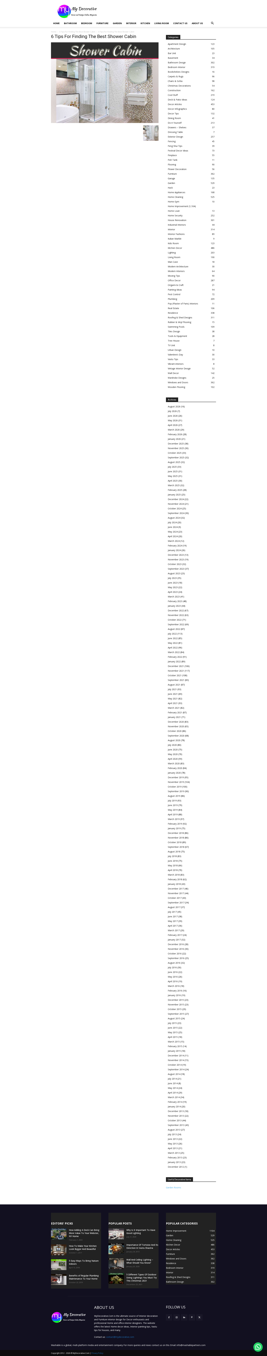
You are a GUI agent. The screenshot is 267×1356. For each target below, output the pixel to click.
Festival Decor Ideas (178, 150)
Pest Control (174, 294)
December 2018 (176, 833)
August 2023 (174, 573)
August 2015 (174, 1018)
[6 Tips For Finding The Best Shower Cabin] (105, 122)
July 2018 (172, 856)
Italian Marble (174, 238)
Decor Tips (173, 113)
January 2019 (174, 828)
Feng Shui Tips (175, 145)
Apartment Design (177, 43)
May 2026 (173, 420)
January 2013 (174, 1162)
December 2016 (176, 944)
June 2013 (173, 1138)
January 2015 (174, 1050)
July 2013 (172, 1134)
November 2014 (176, 1060)
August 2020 (174, 740)
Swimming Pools (176, 326)
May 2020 (173, 754)
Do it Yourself (175, 122)
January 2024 (174, 550)
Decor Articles (175, 104)
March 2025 (174, 485)
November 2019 (176, 782)
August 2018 (174, 851)
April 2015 (173, 1037)
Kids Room (173, 243)
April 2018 (173, 870)
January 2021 (174, 717)
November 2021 (176, 670)
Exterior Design (175, 136)
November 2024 (176, 503)
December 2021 (176, 666)
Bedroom (86, 23)
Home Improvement (178, 206)
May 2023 (173, 587)
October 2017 (175, 897)
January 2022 (174, 661)
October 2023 (175, 564)
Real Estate (173, 308)
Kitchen (145, 23)
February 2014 (175, 1101)
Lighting (172, 252)
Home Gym (173, 201)
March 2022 (174, 652)
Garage (171, 178)
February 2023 (175, 601)
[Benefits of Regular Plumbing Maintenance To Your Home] (58, 1279)
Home (56, 23)
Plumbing (172, 298)
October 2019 (175, 786)
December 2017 (176, 888)
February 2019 (175, 823)
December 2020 (176, 721)
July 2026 (172, 411)
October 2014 (175, 1064)
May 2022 (173, 642)
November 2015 (176, 1004)
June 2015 (173, 1027)
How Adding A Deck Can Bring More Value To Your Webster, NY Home (84, 1233)
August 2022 (174, 629)
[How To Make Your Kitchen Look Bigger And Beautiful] (58, 1249)
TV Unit (171, 345)
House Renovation (177, 220)
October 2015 (175, 1009)
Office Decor (174, 280)
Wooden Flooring (176, 387)
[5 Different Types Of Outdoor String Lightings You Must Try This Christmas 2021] (116, 1278)
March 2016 (174, 986)
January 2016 (174, 995)
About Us (197, 23)
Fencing (172, 141)
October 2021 (175, 675)
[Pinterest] (192, 1317)
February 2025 (175, 489)
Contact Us (180, 23)
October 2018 (175, 842)
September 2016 (176, 958)
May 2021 (173, 698)
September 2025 (176, 457)
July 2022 (172, 633)
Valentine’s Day (175, 354)
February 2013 (175, 1157)
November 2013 (176, 1115)
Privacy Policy (97, 1353)
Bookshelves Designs (178, 71)
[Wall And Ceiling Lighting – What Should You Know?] (116, 1263)
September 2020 (176, 735)
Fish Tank (172, 159)
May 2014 (173, 1087)
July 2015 (172, 1023)
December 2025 (176, 443)
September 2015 (176, 1013)
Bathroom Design (177, 62)
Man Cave (173, 261)
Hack (170, 187)
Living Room (161, 23)
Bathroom (70, 23)
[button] (212, 23)
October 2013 (175, 1120)
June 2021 (173, 693)
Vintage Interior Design (179, 368)
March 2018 (174, 874)
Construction (174, 90)
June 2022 (173, 638)
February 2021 (175, 712)
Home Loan (174, 210)
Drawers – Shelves (177, 127)
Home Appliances (176, 192)
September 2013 (176, 1125)
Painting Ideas (175, 289)
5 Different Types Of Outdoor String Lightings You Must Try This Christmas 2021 (141, 1277)
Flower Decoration (177, 169)
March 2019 (174, 819)
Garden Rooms (173, 1187)
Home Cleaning (175, 196)
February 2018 (175, 879)
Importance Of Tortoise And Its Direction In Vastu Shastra (142, 1246)
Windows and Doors (178, 382)
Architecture (174, 48)
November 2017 (176, 893)
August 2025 (174, 462)
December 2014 (176, 1055)
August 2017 (174, 907)
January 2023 (174, 605)
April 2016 (173, 981)
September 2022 (176, 624)
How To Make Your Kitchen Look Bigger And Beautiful (83, 1247)
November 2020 (176, 726)
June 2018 (173, 860)
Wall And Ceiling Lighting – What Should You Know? (139, 1261)
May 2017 (173, 921)
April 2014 (173, 1092)
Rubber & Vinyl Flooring (179, 322)
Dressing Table (175, 132)
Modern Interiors (176, 271)
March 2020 (174, 763)
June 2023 (173, 582)
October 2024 (175, 508)
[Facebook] (169, 1317)
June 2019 (173, 805)
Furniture (102, 23)
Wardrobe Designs (177, 377)
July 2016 (172, 967)
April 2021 (173, 703)
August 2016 (174, 962)
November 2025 (176, 448)
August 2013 (174, 1129)
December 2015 (176, 999)
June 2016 (173, 972)
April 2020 (173, 758)
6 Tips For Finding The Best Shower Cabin (77, 31)
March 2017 (174, 930)
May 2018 (173, 865)
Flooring (172, 164)
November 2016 (176, 948)
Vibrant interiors (176, 363)
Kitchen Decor (175, 247)
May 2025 (173, 476)
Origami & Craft (176, 285)
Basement (173, 57)
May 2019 (173, 809)
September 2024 (176, 513)
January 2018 (174, 884)
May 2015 (173, 1032)
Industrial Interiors (177, 224)
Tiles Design (174, 331)
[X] (199, 1317)
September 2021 (176, 680)
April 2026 (173, 425)
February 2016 (175, 990)
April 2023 (173, 591)
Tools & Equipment (177, 336)
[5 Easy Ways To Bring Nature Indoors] (58, 1264)
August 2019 (174, 795)
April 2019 (173, 814)
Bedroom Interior (176, 67)
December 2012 (176, 1166)
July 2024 (172, 522)
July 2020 (172, 744)
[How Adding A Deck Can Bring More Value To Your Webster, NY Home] (58, 1234)
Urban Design (174, 349)
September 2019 (176, 791)
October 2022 (175, 619)
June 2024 (173, 527)
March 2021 (174, 707)
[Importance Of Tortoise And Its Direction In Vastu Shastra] (116, 1248)
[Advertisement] (160, 11)
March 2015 (174, 1041)
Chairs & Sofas (175, 81)
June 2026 (173, 415)
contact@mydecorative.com (120, 1336)
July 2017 (172, 911)
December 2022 (176, 610)
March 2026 (174, 429)
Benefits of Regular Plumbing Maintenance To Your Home (84, 1277)
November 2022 (176, 615)
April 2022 (173, 647)
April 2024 (173, 536)
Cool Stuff (173, 94)
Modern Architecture (178, 266)
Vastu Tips (173, 359)
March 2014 (174, 1097)
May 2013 (173, 1143)
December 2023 (176, 554)
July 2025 (172, 466)
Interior (131, 23)
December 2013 (176, 1111)
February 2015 (175, 1046)
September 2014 (176, 1069)
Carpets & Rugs (175, 76)
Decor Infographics (177, 108)
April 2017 (173, 925)
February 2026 (175, 434)
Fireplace (172, 155)
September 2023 (176, 568)
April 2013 (173, 1148)
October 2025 (175, 452)
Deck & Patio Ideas (177, 99)
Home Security (175, 215)
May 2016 (173, 976)
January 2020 (174, 772)
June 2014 (173, 1083)
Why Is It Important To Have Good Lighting (140, 1232)
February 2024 (175, 545)
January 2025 (174, 494)
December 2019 (176, 777)
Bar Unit (172, 53)
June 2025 (173, 471)
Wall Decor (173, 373)
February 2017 (175, 935)
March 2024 (174, 540)
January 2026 (174, 438)
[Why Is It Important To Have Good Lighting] (116, 1234)
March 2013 (174, 1152)
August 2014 (174, 1074)
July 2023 (172, 578)
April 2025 (173, 480)
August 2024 (174, 517)
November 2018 (176, 837)
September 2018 (176, 846)
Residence (173, 312)
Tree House (174, 340)
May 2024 (173, 531)
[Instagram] (177, 1317)
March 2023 (174, 596)
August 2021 (174, 684)
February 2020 (175, 768)
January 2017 (174, 939)
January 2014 (174, 1106)
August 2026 (174, 406)
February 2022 (175, 656)
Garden (117, 23)
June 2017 (173, 916)
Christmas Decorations (179, 85)
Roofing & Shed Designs (180, 317)
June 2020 (173, 749)
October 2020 (175, 731)
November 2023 (176, 559)
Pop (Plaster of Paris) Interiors (183, 303)
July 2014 (172, 1078)
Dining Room (174, 118)
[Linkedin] (184, 1317)
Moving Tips (174, 275)
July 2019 (172, 800)
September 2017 (176, 902)
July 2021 (172, 689)
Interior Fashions (176, 234)
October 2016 (175, 953)
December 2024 (176, 499)
